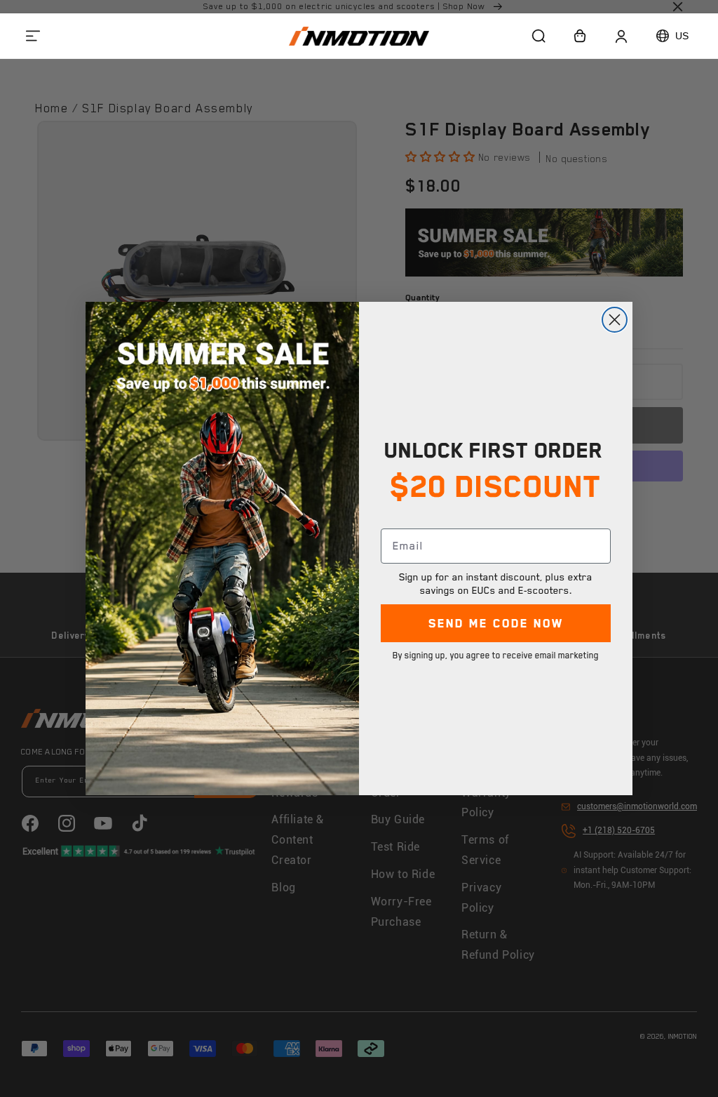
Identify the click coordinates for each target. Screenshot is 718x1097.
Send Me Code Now (496, 623)
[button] (33, 35)
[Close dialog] (614, 319)
